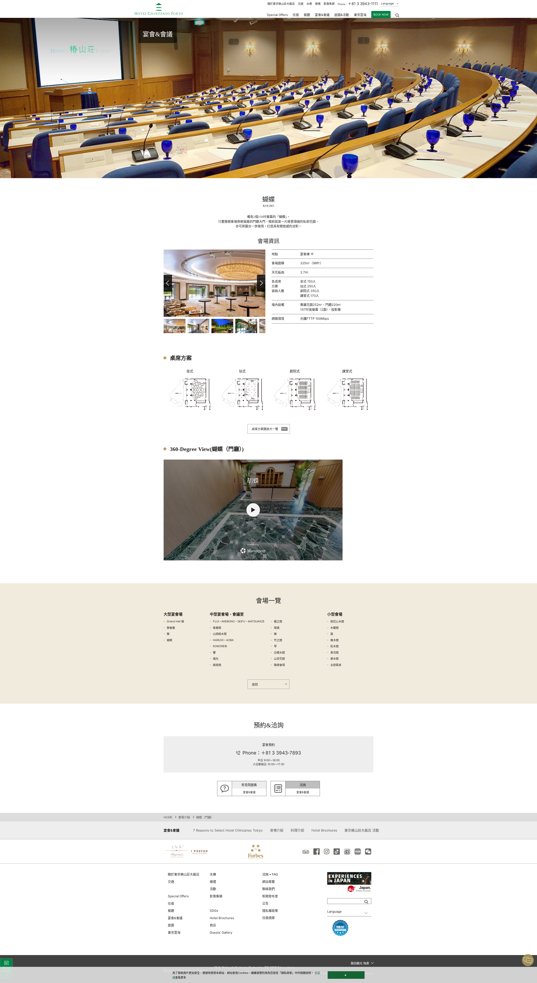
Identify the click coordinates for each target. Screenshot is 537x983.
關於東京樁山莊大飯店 (281, 3)
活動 (213, 889)
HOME (168, 817)
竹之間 (278, 640)
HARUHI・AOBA (223, 640)
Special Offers (277, 15)
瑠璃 (276, 627)
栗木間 (334, 658)
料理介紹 (297, 830)
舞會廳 (171, 627)
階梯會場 (279, 664)
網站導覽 (268, 882)
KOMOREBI (220, 646)
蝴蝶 (169, 640)
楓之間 (278, 621)
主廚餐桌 (335, 664)
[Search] (366, 902)
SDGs (214, 911)
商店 (213, 925)
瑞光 (215, 658)
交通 (300, 3)
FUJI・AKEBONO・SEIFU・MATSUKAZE (239, 621)
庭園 (171, 925)
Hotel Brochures (324, 830)
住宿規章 (268, 918)
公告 (265, 903)
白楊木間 (279, 652)
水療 (309, 3)
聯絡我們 (268, 889)
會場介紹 (184, 817)
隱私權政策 (270, 911)
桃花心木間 (337, 621)
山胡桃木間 (220, 633)
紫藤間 (217, 627)
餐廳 (171, 911)
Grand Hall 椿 (175, 621)
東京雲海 (360, 15)
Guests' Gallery (221, 932)
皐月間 (334, 652)
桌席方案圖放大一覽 (265, 429)
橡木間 (334, 640)
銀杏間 (217, 664)
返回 (255, 684)
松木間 (334, 646)
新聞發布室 (270, 896)
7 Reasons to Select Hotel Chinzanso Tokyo (228, 830)
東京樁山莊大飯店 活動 (361, 830)
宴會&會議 (322, 15)
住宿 (171, 903)
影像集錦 (329, 3)
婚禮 (318, 3)
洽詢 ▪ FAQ (270, 874)
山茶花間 (279, 658)
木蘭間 (334, 627)
